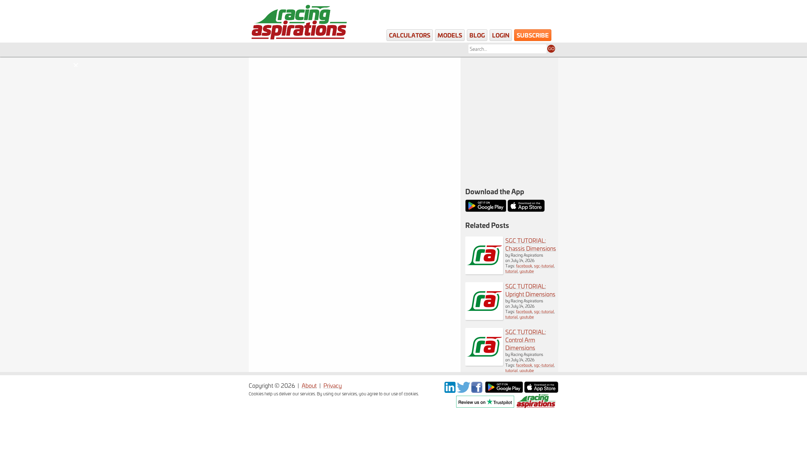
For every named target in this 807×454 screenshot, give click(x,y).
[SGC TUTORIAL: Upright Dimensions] (484, 318)
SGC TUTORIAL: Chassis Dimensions (530, 244)
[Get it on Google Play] (504, 390)
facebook (524, 265)
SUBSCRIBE (533, 35)
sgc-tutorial (544, 265)
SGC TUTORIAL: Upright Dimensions (530, 290)
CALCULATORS (409, 35)
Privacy (332, 385)
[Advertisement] (509, 97)
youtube (527, 271)
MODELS (450, 35)
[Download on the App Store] (541, 390)
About (309, 385)
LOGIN (500, 35)
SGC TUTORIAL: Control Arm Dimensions (525, 340)
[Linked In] (450, 390)
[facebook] (477, 390)
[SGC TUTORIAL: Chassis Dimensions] (484, 272)
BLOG (477, 35)
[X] (463, 390)
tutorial (511, 271)
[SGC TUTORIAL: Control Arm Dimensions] (484, 363)
